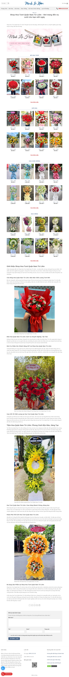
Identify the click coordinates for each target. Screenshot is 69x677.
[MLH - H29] (41, 193)
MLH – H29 (41, 202)
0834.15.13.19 (32, 653)
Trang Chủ (4, 8)
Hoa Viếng (24, 8)
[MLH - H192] (55, 65)
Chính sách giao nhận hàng (53, 659)
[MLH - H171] (13, 118)
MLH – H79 (41, 74)
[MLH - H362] (41, 118)
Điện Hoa (34, 12)
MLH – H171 (13, 127)
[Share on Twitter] (32, 605)
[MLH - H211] (27, 118)
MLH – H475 (27, 149)
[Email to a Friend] (34, 605)
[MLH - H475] (27, 140)
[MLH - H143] (13, 87)
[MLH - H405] (55, 118)
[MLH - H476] (13, 140)
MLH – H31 (55, 202)
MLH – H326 (13, 255)
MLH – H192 (55, 74)
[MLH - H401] (55, 140)
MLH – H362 (41, 127)
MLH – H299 (55, 255)
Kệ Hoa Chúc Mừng (34, 8)
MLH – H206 (41, 149)
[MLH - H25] (55, 171)
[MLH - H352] (55, 87)
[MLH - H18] (13, 171)
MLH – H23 (41, 180)
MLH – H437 (13, 74)
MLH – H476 (13, 149)
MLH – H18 (13, 180)
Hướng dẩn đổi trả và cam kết (54, 656)
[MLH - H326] (13, 245)
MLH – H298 (27, 233)
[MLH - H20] (27, 171)
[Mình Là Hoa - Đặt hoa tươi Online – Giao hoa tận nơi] (34, 3)
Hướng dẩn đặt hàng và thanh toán (55, 653)
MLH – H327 (27, 255)
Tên (9, 629)
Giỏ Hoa (17, 8)
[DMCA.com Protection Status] (52, 666)
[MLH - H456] (13, 224)
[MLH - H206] (41, 140)
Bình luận (10, 617)
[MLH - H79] (41, 65)
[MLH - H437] (13, 65)
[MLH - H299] (55, 245)
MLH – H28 (27, 202)
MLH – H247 (41, 96)
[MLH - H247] (41, 87)
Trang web (47, 629)
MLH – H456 (13, 233)
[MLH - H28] (27, 193)
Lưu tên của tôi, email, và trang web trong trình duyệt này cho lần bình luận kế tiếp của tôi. (31, 635)
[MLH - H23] (41, 171)
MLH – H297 (41, 255)
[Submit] (8, 3)
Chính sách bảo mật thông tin (54, 662)
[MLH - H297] (41, 245)
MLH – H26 (13, 202)
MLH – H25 (55, 180)
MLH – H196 (27, 96)
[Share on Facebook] (30, 605)
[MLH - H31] (55, 193)
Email (28, 629)
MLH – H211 (27, 127)
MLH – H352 (55, 96)
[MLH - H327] (27, 245)
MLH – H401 (55, 149)
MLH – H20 (27, 180)
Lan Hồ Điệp (45, 8)
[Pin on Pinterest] (37, 605)
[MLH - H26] (13, 193)
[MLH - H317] (41, 224)
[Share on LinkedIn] (39, 605)
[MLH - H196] (27, 87)
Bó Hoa (11, 8)
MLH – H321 (55, 233)
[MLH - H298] (27, 224)
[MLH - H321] (55, 224)
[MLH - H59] (27, 65)
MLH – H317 (41, 233)
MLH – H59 (27, 74)
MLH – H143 (13, 96)
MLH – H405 (55, 127)
